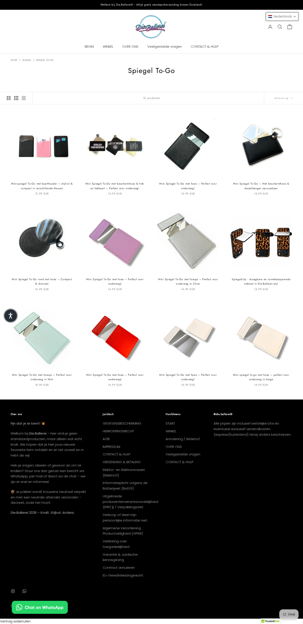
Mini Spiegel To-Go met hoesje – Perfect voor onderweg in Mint (42, 377)
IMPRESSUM (111, 446)
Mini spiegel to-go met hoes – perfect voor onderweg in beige (261, 377)
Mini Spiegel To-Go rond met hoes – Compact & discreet (42, 281)
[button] (282, 16)
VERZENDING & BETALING (122, 462)
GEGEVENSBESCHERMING (122, 423)
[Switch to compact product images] (24, 98)
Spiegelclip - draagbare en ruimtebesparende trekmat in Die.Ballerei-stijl (261, 281)
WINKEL (108, 46)
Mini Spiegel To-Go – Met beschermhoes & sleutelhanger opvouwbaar (261, 186)
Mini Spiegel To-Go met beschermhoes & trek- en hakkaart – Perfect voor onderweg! (115, 186)
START (170, 423)
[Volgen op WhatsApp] (24, 591)
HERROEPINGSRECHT (118, 431)
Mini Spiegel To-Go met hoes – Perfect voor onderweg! (188, 186)
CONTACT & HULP (204, 46)
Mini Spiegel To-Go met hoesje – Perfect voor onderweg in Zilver (188, 281)
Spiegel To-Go (45, 60)
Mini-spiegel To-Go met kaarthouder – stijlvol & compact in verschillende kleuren (42, 186)
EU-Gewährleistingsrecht (123, 575)
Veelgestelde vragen (164, 46)
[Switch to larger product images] (9, 98)
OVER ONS (130, 46)
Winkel (26, 60)
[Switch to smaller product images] (16, 98)
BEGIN (89, 46)
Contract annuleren (119, 567)
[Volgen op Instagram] (13, 591)
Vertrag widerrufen (15, 621)
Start (14, 60)
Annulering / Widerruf (183, 439)
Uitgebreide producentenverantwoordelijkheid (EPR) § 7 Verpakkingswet (130, 502)
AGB (106, 439)
